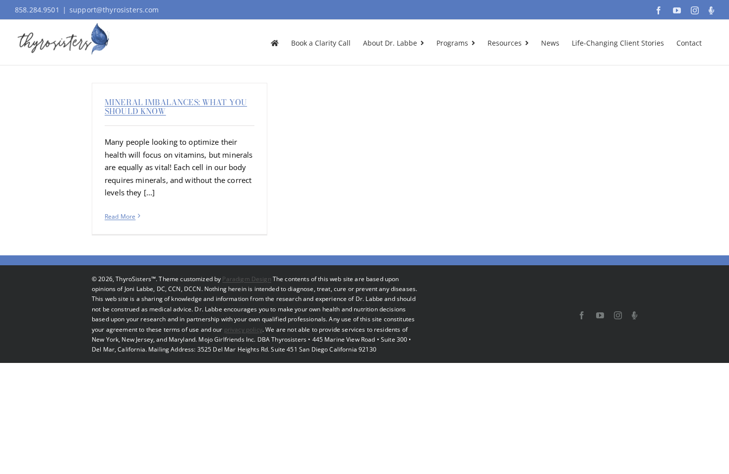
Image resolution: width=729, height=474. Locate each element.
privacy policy (243, 329)
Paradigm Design (246, 279)
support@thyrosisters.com (114, 9)
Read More (120, 216)
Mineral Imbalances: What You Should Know (176, 106)
